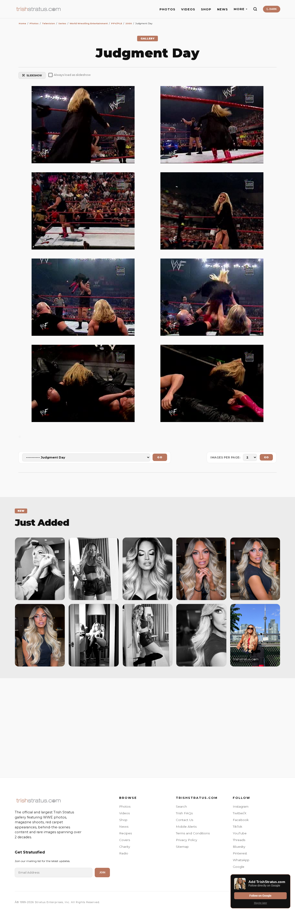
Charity (124, 846)
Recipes (125, 833)
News (123, 826)
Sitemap (182, 846)
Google (238, 866)
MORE (239, 9)
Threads (239, 840)
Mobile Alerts (186, 826)
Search (181, 806)
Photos (124, 806)
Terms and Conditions (193, 833)
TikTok (237, 826)
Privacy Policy (186, 840)
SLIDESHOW (34, 75)
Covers (124, 840)
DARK (273, 9)
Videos (124, 813)
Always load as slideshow (72, 75)
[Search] (255, 9)
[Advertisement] (147, 726)
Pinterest (240, 853)
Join (102, 872)
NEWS (222, 9)
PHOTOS (167, 9)
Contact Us (184, 820)
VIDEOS (188, 9)
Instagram (240, 806)
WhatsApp (241, 860)
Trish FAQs (184, 813)
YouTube (240, 833)
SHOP (206, 9)
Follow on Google (260, 895)
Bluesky (239, 846)
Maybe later (260, 902)
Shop (123, 820)
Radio (123, 853)
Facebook (241, 820)
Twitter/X (239, 813)
